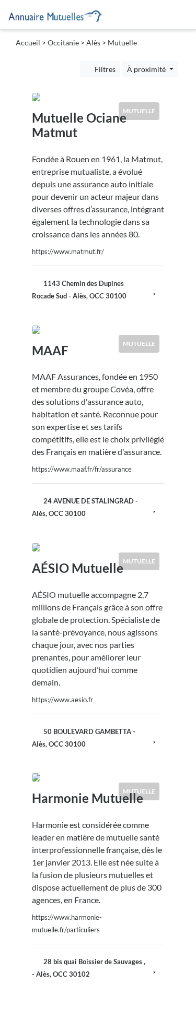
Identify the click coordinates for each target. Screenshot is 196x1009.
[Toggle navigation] (176, 14)
